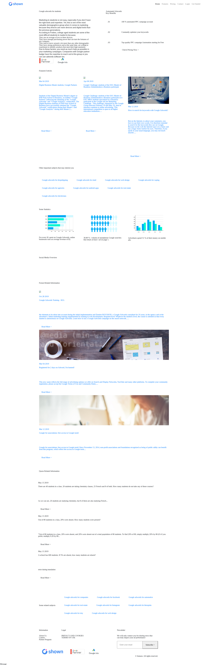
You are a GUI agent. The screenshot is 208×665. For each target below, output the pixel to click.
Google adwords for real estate (119, 188)
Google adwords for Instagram (108, 605)
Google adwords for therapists (140, 605)
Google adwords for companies (76, 597)
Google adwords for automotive (141, 597)
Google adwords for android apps (86, 188)
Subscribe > (150, 645)
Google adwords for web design (117, 180)
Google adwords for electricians (54, 196)
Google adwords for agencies (53, 188)
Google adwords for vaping (148, 180)
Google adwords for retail (86, 180)
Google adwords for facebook (108, 597)
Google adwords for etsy (73, 613)
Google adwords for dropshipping (55, 180)
